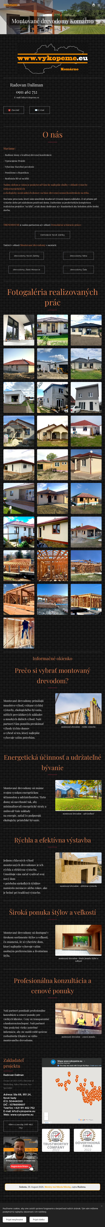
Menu (99, 5)
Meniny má (58, 1187)
